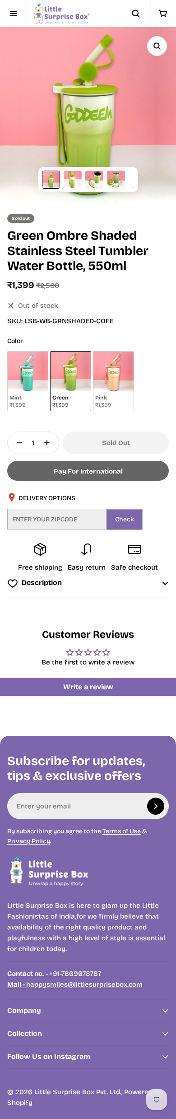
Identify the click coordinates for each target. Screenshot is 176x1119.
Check (124, 519)
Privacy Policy (28, 841)
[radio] (27, 381)
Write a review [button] (88, 687)
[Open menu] (13, 13)
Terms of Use (121, 831)
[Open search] (135, 13)
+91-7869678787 (54, 974)
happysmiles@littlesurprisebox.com (75, 984)
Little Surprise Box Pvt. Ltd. (77, 1092)
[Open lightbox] (157, 46)
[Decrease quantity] (16, 443)
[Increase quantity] (49, 443)
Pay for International (88, 471)
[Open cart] (162, 13)
